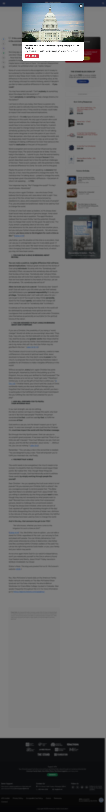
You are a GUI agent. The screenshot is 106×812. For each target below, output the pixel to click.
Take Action (31, 56)
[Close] (81, 6)
